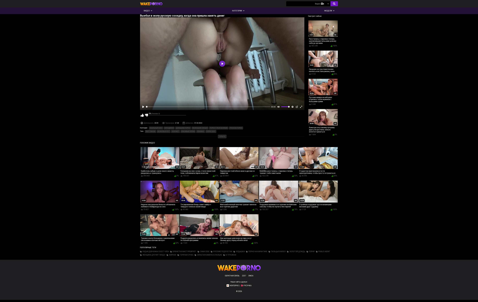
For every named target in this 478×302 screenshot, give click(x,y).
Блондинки (169, 128)
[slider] (208, 107)
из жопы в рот (164, 131)
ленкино (200, 131)
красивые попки (188, 131)
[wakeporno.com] (151, 6)
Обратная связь (232, 276)
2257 (244, 276)
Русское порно (236, 128)
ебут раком (150, 131)
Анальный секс (156, 128)
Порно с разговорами (218, 128)
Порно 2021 (210, 131)
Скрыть (222, 136)
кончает (175, 131)
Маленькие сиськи (200, 128)
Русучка (247, 286)
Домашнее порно (183, 128)
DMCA (250, 276)
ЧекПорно (234, 286)
